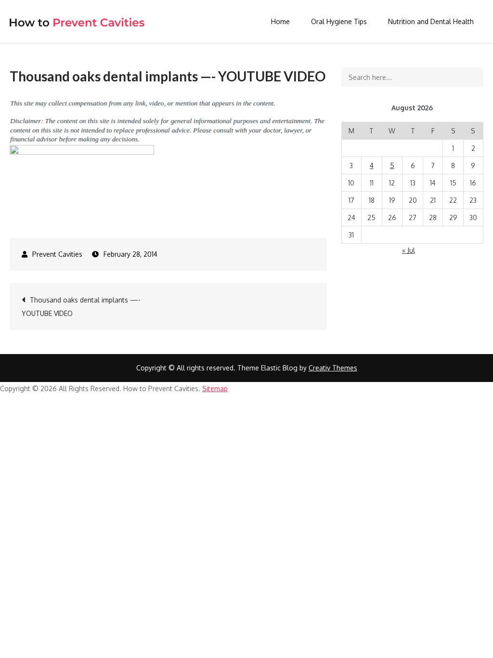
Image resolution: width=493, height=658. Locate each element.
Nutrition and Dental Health (431, 21)
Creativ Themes (333, 368)
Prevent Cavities (57, 254)
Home (280, 21)
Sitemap (215, 388)
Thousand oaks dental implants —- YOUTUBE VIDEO (81, 306)
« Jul (408, 250)
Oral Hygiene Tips (339, 21)
